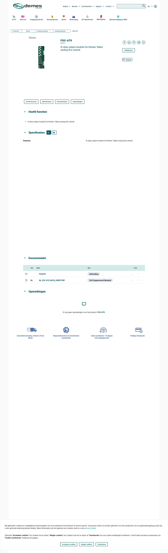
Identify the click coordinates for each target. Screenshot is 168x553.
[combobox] (131, 6)
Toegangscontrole (36, 19)
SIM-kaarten (101, 19)
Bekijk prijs (129, 50)
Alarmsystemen (52, 19)
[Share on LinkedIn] (129, 42)
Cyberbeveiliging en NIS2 (118, 19)
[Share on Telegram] (138, 42)
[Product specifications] (54, 132)
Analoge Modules (60, 31)
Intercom (23, 19)
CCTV (14, 19)
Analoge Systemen (42, 31)
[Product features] (49, 132)
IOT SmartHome (87, 19)
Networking (74, 19)
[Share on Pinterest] (134, 42)
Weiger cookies (86, 544)
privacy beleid (90, 528)
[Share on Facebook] (124, 42)
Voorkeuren (101, 544)
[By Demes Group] (27, 6)
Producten (16, 31)
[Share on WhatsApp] (143, 42)
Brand (64, 19)
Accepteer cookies (68, 544)
